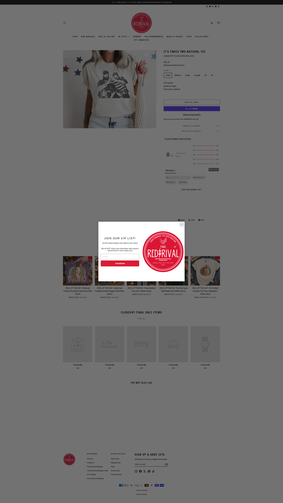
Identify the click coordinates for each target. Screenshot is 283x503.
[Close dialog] (182, 224)
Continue (120, 263)
